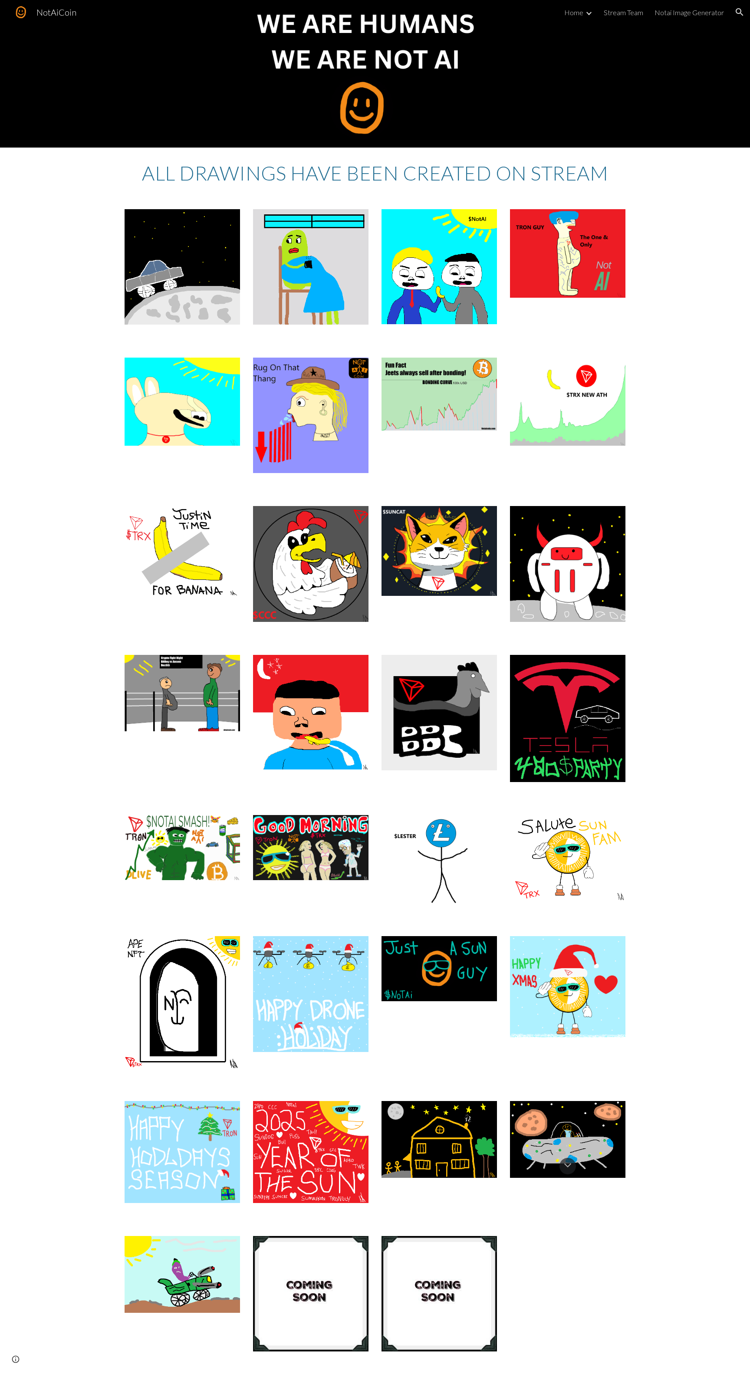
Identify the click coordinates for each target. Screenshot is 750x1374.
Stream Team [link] (623, 12)
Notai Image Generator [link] (689, 12)
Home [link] (573, 12)
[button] (739, 12)
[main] (375, 173)
